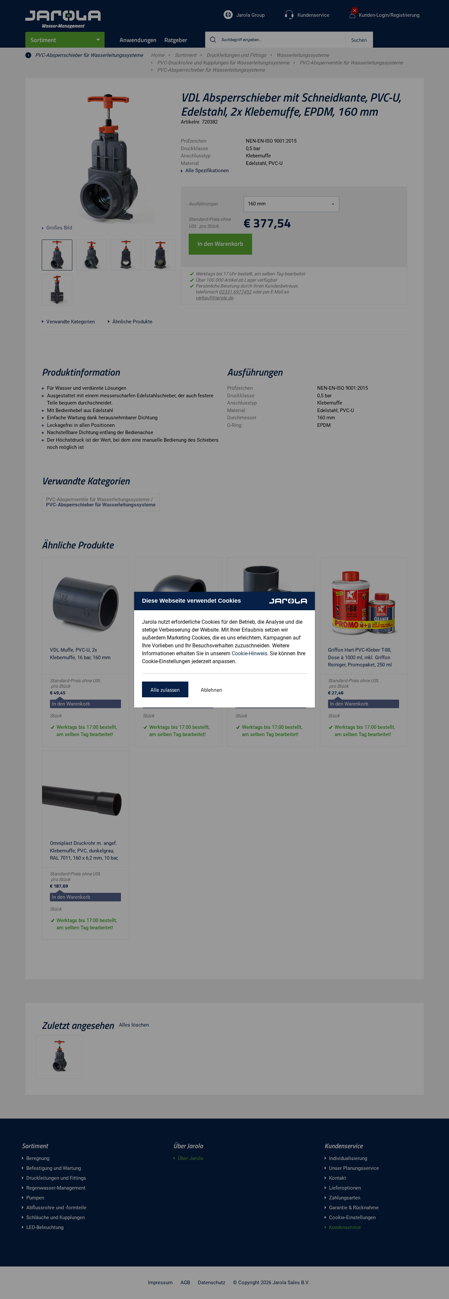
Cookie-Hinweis (249, 653)
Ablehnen (211, 690)
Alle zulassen (165, 690)
